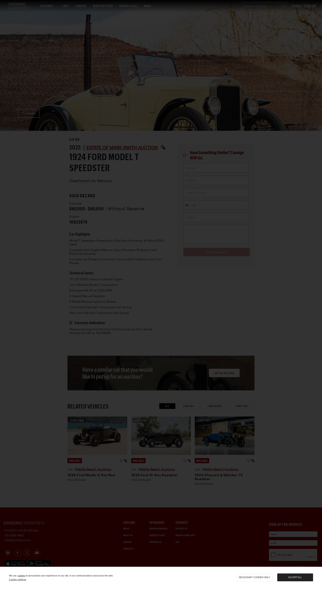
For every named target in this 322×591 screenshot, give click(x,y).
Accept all (295, 577)
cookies (21, 575)
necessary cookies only (254, 577)
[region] (161, 579)
